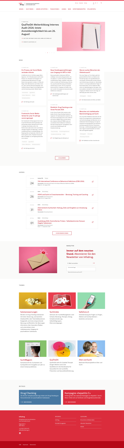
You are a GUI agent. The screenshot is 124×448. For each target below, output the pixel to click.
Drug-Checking (54, 131)
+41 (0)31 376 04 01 (24, 428)
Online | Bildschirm (26, 95)
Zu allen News (62, 158)
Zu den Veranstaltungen (62, 233)
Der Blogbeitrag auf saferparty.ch (61, 138)
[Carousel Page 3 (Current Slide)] (50, 53)
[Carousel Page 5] (54, 53)
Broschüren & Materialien (87, 420)
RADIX (82, 427)
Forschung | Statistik (84, 136)
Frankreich (24, 141)
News (69, 9)
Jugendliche (32, 92)
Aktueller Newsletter (85, 423)
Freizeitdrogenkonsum (64, 131)
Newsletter (81, 3)
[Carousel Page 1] (45, 53)
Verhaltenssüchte (26, 98)
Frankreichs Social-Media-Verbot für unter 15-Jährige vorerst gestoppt (31, 115)
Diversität (90, 134)
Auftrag (57, 420)
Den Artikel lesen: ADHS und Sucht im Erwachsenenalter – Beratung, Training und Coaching (93, 195)
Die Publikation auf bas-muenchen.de (90, 140)
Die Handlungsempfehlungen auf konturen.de (60, 94)
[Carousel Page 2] (47, 53)
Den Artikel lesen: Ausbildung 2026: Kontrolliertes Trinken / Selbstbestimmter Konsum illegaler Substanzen (93, 222)
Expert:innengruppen (79, 9)
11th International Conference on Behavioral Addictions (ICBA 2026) (61, 181)
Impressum (25, 444)
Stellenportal (91, 9)
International (25, 92)
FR (95, 3)
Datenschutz (33, 444)
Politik (33, 95)
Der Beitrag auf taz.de (29, 102)
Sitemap (85, 3)
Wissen (21, 9)
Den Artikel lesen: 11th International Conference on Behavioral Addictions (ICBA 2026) (93, 181)
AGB (20, 444)
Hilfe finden (29, 9)
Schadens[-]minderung (56, 134)
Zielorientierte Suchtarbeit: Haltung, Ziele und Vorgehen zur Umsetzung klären (62, 209)
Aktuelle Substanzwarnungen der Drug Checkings (39, 38)
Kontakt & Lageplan (60, 423)
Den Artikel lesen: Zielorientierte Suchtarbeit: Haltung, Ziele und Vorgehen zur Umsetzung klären (93, 208)
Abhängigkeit (83, 96)
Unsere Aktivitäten (41, 9)
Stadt (64, 134)
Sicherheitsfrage (72, 267)
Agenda (64, 9)
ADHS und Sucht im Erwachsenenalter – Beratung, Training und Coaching (63, 194)
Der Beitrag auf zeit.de (29, 148)
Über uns (76, 3)
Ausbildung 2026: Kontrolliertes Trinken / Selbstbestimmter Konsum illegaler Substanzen (61, 222)
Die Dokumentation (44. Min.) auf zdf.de (91, 100)
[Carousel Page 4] (52, 53)
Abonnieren (94, 263)
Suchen (101, 2)
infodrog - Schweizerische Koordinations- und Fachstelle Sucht (29, 4)
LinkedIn (20, 433)
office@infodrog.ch (24, 430)
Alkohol (89, 96)
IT (97, 3)
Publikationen (54, 9)
